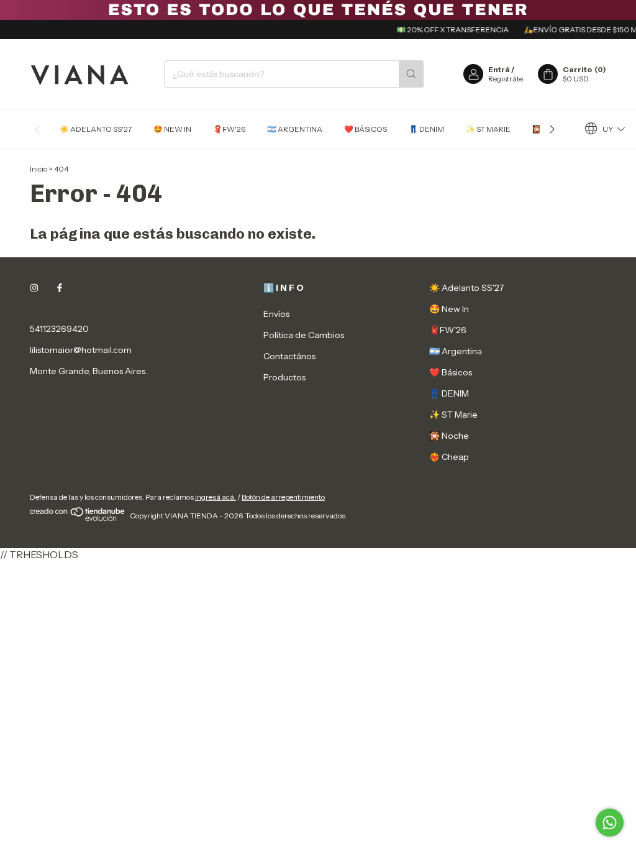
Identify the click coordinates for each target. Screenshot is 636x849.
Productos (284, 377)
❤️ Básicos (365, 129)
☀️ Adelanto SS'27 (96, 129)
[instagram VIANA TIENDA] (34, 287)
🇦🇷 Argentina (294, 129)
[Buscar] (411, 74)
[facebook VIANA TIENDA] (59, 287)
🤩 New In (172, 129)
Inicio (38, 168)
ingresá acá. (215, 497)
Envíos (276, 313)
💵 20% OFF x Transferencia (446, 29)
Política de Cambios (303, 335)
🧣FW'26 (229, 129)
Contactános (289, 356)
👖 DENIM (426, 129)
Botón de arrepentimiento (283, 497)
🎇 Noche (449, 435)
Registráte (505, 78)
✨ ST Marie (488, 129)
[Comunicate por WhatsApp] (610, 823)
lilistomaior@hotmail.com (81, 350)
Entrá (499, 69)
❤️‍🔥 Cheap (449, 456)
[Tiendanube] (78, 518)
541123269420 (59, 328)
